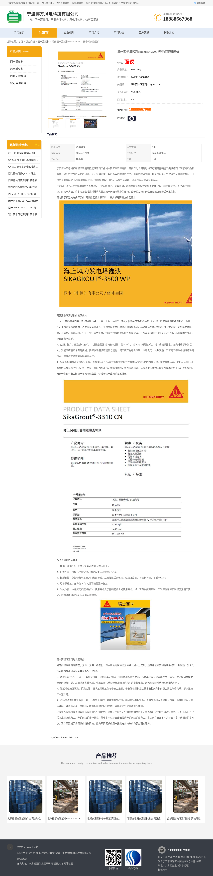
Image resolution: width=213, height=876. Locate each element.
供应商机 (44, 32)
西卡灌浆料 (43, 41)
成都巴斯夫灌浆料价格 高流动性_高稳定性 (149, 818)
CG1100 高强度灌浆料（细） (23, 153)
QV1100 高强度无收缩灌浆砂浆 (24, 167)
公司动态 (119, 32)
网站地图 (68, 863)
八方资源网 (35, 863)
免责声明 (46, 863)
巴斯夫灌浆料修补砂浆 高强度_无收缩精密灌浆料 (72, 818)
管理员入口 (57, 863)
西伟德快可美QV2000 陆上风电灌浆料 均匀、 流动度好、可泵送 (24, 173)
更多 (37, 145)
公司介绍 (94, 32)
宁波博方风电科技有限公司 (75, 853)
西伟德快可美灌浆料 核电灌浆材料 (24, 180)
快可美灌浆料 (18, 83)
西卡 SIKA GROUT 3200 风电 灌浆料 (24, 194)
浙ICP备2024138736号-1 (50, 853)
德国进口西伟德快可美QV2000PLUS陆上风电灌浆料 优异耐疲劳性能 (24, 187)
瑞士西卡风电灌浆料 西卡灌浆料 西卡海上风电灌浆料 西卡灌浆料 (24, 214)
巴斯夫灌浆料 (18, 76)
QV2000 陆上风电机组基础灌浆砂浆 (24, 160)
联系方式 (169, 32)
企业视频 (69, 32)
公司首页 (19, 32)
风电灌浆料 (16, 68)
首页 (20, 41)
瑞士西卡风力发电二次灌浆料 (23, 201)
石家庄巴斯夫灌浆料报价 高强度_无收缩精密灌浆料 (113, 818)
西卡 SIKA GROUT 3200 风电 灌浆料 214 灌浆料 (24, 207)
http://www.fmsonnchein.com (64, 737)
